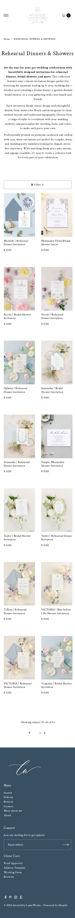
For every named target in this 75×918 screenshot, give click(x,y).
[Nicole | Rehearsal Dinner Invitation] (56, 289)
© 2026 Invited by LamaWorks (22, 905)
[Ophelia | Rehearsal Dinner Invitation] (19, 362)
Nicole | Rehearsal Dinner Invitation (52, 316)
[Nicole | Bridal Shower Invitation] (19, 289)
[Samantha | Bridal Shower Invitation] (56, 362)
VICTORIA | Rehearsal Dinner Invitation (17, 685)
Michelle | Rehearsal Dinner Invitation (16, 242)
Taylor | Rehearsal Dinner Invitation (56, 537)
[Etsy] (21, 898)
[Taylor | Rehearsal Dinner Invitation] (56, 510)
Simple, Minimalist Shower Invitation (52, 464)
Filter (37, 185)
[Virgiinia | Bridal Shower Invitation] (56, 658)
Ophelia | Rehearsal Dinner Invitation (15, 390)
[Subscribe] (66, 845)
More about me (13, 811)
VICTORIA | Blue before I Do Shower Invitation (56, 611)
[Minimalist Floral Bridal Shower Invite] (56, 215)
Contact (8, 806)
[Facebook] (5, 898)
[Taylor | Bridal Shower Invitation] (19, 510)
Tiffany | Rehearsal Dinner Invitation (15, 611)
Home (7, 39)
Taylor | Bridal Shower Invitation (17, 537)
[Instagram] (15, 898)
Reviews (9, 877)
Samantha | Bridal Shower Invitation (52, 390)
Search (8, 793)
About (7, 815)
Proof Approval (13, 863)
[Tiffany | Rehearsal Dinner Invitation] (19, 584)
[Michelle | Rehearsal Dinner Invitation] (19, 215)
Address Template (14, 868)
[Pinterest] (10, 898)
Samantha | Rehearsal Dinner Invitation (17, 464)
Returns (8, 802)
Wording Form (13, 872)
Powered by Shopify (56, 905)
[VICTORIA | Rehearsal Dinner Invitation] (19, 658)
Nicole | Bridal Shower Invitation (17, 316)
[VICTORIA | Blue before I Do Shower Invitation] (56, 584)
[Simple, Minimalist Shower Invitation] (56, 436)
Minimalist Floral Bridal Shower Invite (55, 242)
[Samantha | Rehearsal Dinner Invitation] (19, 436)
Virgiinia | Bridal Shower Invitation (56, 685)
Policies (8, 797)
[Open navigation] (6, 15)
